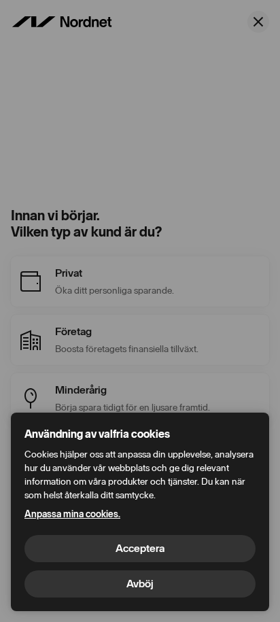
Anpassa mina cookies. (72, 514)
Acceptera (140, 548)
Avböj (140, 583)
